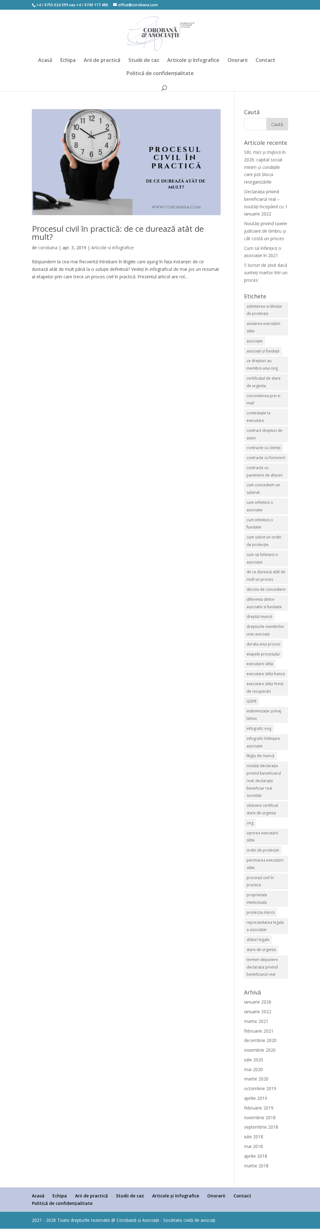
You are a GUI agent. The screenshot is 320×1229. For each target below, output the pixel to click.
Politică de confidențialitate (160, 74)
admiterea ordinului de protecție (264, 310)
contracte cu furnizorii (266, 457)
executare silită (260, 663)
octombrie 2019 (260, 1088)
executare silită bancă (266, 673)
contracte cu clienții (264, 447)
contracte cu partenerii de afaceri (265, 471)
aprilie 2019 (255, 1098)
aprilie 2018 (255, 1156)
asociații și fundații (263, 351)
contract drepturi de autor (264, 434)
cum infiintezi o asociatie (260, 506)
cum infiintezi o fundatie (260, 523)
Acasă (45, 60)
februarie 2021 (258, 1031)
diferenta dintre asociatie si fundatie (264, 603)
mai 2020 (253, 1069)
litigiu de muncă (260, 755)
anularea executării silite (263, 327)
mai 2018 (253, 1146)
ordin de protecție (263, 850)
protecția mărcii (261, 912)
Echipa (68, 60)
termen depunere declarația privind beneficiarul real (262, 967)
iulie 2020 (253, 1060)
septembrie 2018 (261, 1127)
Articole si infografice (112, 247)
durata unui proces (263, 644)
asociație (254, 341)
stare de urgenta (261, 949)
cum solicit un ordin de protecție (264, 540)
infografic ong (259, 728)
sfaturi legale (258, 939)
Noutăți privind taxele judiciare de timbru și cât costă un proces (265, 230)
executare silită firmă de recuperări (265, 687)
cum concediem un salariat (263, 488)
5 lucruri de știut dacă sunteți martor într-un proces (266, 272)
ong (250, 823)
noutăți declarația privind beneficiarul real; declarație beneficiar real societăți (264, 780)
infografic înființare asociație (263, 742)
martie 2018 (256, 1166)
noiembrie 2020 (260, 1050)
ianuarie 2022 (257, 1011)
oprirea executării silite (262, 836)
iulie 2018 (253, 1137)
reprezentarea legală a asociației (265, 926)
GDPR (252, 701)
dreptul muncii (259, 616)
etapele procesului (263, 654)
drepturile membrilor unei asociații (265, 630)
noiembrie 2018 (260, 1117)
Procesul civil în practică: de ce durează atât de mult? (118, 232)
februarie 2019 (258, 1108)
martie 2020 (256, 1079)
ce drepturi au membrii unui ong (262, 364)
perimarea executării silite (265, 863)
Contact (265, 60)
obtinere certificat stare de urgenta (262, 809)
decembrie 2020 (260, 1040)
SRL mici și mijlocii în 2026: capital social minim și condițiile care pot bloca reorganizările (265, 167)
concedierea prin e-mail (264, 399)
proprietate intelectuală (257, 898)
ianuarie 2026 (257, 1002)
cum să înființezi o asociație (262, 558)
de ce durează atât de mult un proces (266, 575)
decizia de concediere (266, 589)
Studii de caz (143, 60)
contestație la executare (258, 416)
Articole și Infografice (193, 60)
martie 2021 (256, 1021)
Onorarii (238, 60)
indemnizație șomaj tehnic (264, 714)
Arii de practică (102, 60)
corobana (48, 247)
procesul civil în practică (260, 881)
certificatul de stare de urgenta (264, 382)
